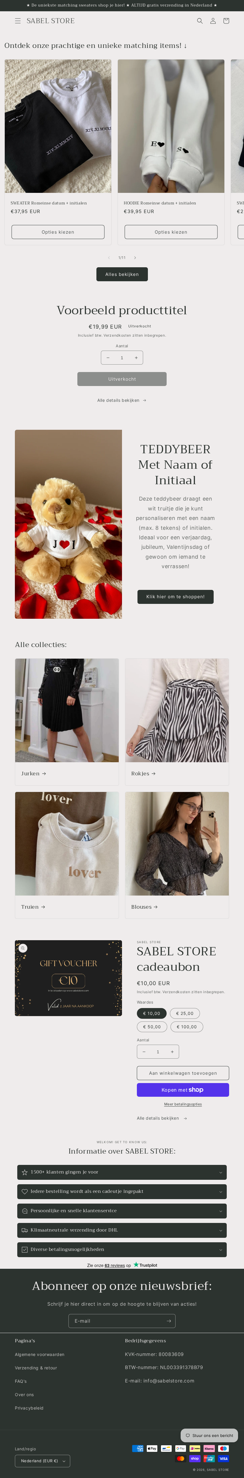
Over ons (24, 1394)
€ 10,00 (151, 1013)
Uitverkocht (122, 379)
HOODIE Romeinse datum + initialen (160, 203)
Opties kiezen (58, 232)
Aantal (122, 345)
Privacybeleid (29, 1407)
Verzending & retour (36, 1367)
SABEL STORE (218, 1469)
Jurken (30, 773)
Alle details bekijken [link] (118, 400)
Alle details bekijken (158, 1118)
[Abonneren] (168, 1321)
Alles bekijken (122, 274)
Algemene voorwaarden (40, 1354)
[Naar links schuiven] (108, 257)
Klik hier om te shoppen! (175, 596)
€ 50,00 (152, 1026)
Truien (30, 907)
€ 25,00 (185, 1013)
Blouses (141, 907)
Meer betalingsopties (183, 1104)
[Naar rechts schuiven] (135, 257)
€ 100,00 (187, 1026)
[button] (17, 20)
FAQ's (21, 1381)
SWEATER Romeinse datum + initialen (49, 203)
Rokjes (140, 773)
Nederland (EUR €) (39, 1460)
